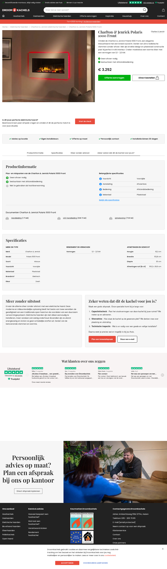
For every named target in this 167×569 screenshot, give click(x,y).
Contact (116, 534)
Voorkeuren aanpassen (95, 563)
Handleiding (16, 218)
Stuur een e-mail (127, 339)
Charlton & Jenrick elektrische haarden (48, 27)
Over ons (117, 538)
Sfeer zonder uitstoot (80, 153)
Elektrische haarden (19, 27)
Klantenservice (119, 530)
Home (5, 27)
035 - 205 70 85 (128, 518)
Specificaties (57, 153)
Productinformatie (35, 153)
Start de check (85, 121)
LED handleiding (70, 218)
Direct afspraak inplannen (28, 491)
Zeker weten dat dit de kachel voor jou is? (115, 153)
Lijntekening (120, 218)
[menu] (83, 17)
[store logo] (16, 10)
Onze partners (119, 542)
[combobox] (96, 10)
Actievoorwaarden (92, 21)
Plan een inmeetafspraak (102, 339)
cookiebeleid (110, 555)
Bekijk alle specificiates (109, 200)
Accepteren (67, 563)
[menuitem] (4, 16)
